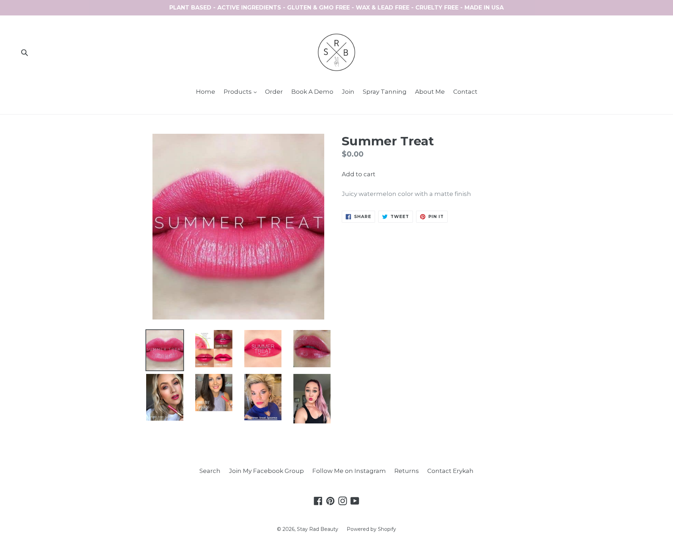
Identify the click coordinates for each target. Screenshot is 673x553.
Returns (406, 470)
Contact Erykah (450, 470)
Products (242, 91)
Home (205, 91)
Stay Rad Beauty (317, 529)
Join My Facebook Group (266, 470)
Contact (465, 91)
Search (209, 470)
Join (348, 91)
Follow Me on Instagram (349, 470)
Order (274, 91)
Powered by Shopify (371, 529)
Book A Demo (312, 91)
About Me (430, 91)
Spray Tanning (385, 91)
